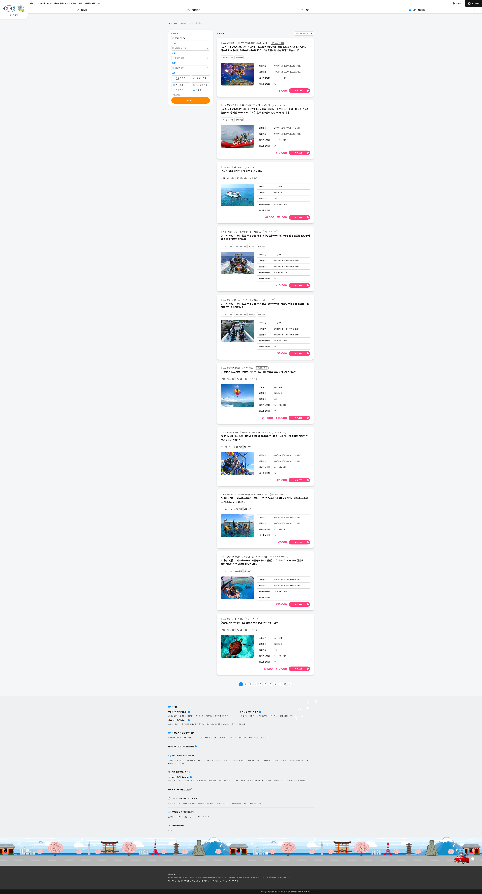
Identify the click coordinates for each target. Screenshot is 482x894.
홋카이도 (171, 817)
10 (285, 684)
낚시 (207, 760)
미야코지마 (263, 716)
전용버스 (171, 763)
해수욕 (283, 760)
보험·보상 (200, 803)
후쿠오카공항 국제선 (189, 724)
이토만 (276, 781)
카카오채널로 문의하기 (218, 881)
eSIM (49, 3)
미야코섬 (269, 781)
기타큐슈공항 (215, 724)
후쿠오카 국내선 (173, 724)
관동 (185, 817)
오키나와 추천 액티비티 (178, 777)
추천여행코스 (236, 803)
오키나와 (206, 817)
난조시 (284, 781)
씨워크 (259, 760)
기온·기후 (252, 803)
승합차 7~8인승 (210, 738)
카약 (234, 760)
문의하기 (204, 881)
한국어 (458, 3)
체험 (245, 803)
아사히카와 (200, 716)
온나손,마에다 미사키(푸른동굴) (195, 781)
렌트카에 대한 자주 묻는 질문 (181, 746)
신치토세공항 (172, 716)
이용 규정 (195, 881)
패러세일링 (191, 760)
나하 (169, 781)
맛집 (99, 3)
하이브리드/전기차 (174, 738)
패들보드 (242, 760)
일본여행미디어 (60, 3)
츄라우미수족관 (245, 781)
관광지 (185, 803)
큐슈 (198, 817)
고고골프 (72, 3)
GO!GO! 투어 (172, 23)
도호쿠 (179, 817)
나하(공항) (243, 716)
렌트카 (32, 3)
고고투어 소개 (233, 881)
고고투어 (298, 891)
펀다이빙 (227, 760)
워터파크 (267, 760)
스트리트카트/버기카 (296, 760)
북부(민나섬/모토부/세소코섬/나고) (220, 781)
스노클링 (171, 760)
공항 (259, 803)
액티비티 (41, 3)
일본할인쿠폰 (89, 3)
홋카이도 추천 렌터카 (177, 712)
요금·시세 (209, 803)
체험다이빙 (181, 760)
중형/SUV (222, 738)
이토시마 (226, 724)
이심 (290, 891)
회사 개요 (171, 881)
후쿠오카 (292, 781)
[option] (214, 851)
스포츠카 (231, 738)
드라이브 (177, 803)
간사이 (192, 817)
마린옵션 (251, 760)
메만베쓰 (209, 716)
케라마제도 (178, 781)
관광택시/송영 (217, 760)
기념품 (218, 803)
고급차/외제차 (241, 738)
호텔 (80, 3)
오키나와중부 (258, 781)
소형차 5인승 (188, 738)
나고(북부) (252, 716)
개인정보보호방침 (183, 881)
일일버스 (201, 760)
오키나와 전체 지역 (286, 716)
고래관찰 (276, 760)
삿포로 (182, 716)
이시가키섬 (273, 716)
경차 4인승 (198, 738)
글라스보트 (181, 763)
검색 (192, 100)
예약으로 (298, 91)
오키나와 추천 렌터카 (249, 712)
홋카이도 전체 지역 (221, 716)
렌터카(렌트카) (276, 891)
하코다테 (190, 716)
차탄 (236, 781)
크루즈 (308, 760)
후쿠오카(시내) (204, 724)
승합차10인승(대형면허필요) (258, 738)
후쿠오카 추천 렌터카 (177, 720)
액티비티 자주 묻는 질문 (179, 789)
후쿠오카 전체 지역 (238, 724)
